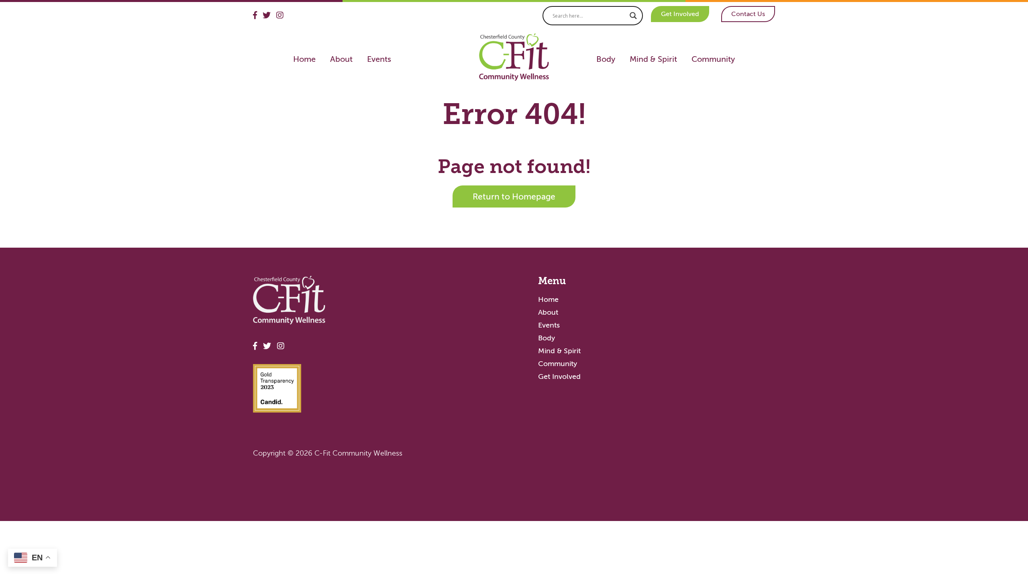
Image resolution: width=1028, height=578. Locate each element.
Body (605, 59)
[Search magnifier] (633, 15)
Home (304, 59)
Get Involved (680, 14)
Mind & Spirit (653, 59)
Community (713, 59)
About (341, 59)
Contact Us (748, 14)
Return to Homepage (514, 196)
